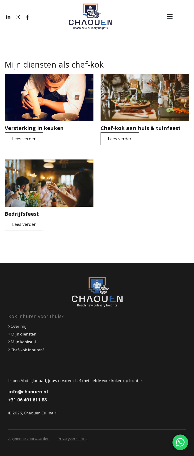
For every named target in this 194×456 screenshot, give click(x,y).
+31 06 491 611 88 (27, 399)
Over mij (18, 326)
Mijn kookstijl (23, 341)
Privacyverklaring (72, 438)
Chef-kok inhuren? (27, 350)
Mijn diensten (23, 334)
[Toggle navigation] (169, 17)
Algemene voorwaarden (28, 438)
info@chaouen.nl (28, 391)
